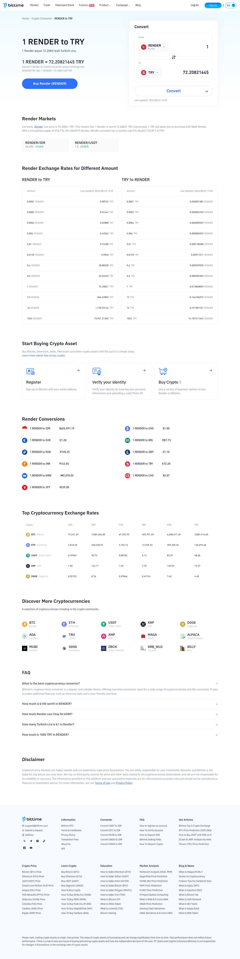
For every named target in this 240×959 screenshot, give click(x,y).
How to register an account (153, 826)
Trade (46, 5)
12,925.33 (147, 545)
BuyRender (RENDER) (49, 83)
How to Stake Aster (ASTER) (114, 881)
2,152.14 (123, 545)
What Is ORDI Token (110, 904)
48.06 (197, 555)
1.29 (121, 566)
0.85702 (123, 555)
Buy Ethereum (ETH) (71, 876)
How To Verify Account (151, 830)
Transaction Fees (70, 840)
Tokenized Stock (64, 5)
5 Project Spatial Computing (154, 895)
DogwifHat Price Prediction (153, 876)
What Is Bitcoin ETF (110, 899)
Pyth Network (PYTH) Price (35, 895)
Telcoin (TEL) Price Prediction (194, 844)
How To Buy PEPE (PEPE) (73, 899)
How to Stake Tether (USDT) (114, 876)
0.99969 (72, 555)
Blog (138, 5)
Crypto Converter (42, 18)
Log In (195, 5)
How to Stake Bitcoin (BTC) (114, 886)
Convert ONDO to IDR (111, 840)
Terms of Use (102, 783)
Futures (86, 5)
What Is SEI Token (188, 904)
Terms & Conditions (71, 830)
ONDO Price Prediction (151, 904)
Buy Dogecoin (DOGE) (72, 886)
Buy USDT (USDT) (70, 881)
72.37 (197, 566)
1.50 (70, 566)
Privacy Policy (124, 783)
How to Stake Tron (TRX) (112, 895)
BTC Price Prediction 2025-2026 (195, 830)
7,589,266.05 (98, 534)
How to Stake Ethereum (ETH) (115, 872)
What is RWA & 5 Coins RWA (154, 899)
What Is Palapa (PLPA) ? (191, 872)
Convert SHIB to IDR (110, 835)
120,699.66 (200, 545)
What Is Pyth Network (190, 899)
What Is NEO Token (188, 913)
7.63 (169, 576)
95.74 (94, 555)
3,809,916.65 (201, 534)
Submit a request (34, 830)
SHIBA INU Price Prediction (154, 881)
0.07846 (123, 576)
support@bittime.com (36, 826)
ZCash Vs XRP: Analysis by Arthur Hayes (199, 840)
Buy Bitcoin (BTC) (70, 872)
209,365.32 (173, 545)
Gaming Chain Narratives (152, 909)
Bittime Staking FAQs (150, 840)
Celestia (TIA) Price (32, 904)
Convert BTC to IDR (110, 830)
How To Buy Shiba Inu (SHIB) (76, 895)
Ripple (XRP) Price (31, 913)
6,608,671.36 (174, 534)
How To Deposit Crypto (151, 844)
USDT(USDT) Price (31, 881)
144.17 (95, 566)
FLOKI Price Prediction (151, 890)
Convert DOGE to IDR (111, 844)
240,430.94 (97, 545)
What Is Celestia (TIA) (111, 909)
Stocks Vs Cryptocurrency (192, 876)
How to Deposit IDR (150, 835)
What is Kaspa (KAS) (189, 909)
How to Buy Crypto (70, 890)
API (63, 849)
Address (29, 835)
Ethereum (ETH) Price (33, 876)
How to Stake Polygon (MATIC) (116, 890)
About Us (66, 844)
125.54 (170, 566)
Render (38, 127)
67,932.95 (124, 534)
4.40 (196, 576)
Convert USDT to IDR (111, 826)
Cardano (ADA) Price (32, 909)
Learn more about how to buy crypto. (43, 355)
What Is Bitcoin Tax (188, 895)
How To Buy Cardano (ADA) (75, 913)
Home (25, 18)
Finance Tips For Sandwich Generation (198, 881)
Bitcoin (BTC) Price (31, 872)
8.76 (93, 576)
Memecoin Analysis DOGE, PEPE (156, 872)
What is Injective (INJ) (190, 890)
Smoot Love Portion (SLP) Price (38, 886)
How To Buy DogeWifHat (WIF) (77, 909)
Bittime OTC (67, 826)
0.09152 (72, 576)
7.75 (144, 566)
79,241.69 (73, 534)
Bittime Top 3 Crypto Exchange (194, 826)
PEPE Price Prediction (151, 886)
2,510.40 (72, 545)
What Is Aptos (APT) (189, 886)
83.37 (170, 555)
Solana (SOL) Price (31, 890)
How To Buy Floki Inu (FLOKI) (76, 904)
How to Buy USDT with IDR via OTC (196, 835)
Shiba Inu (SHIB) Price (33, 899)
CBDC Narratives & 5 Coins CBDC (156, 913)
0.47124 (146, 576)
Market (34, 5)
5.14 (144, 555)
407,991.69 (148, 534)
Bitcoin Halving (108, 913)
